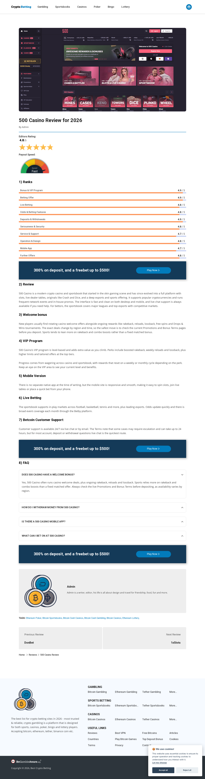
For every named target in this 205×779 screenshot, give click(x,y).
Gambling (43, 7)
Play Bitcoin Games (126, 739)
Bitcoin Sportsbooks (52, 618)
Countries (93, 739)
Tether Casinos (150, 719)
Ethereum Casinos (125, 719)
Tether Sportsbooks (153, 706)
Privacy (119, 745)
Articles (173, 733)
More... (173, 692)
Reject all (187, 770)
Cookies (174, 739)
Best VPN (120, 733)
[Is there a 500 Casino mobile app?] (102, 522)
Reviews (92, 733)
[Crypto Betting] (25, 699)
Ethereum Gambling (126, 692)
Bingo (111, 7)
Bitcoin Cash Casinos (73, 618)
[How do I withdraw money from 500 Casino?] (102, 507)
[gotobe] (102, 762)
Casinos (82, 7)
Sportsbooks (62, 7)
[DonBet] (60, 638)
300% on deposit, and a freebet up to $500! (71, 270)
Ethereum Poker (33, 618)
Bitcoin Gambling (97, 692)
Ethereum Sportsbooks (127, 706)
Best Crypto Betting (41, 768)
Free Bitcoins (149, 733)
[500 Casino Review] (102, 69)
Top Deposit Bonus (152, 739)
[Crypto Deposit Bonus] (189, 7)
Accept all (163, 770)
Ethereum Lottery (130, 618)
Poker (97, 7)
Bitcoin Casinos (114, 618)
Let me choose (159, 762)
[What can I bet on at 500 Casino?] (102, 536)
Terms (91, 745)
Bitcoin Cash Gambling (95, 618)
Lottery (125, 7)
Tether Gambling (151, 692)
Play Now (152, 270)
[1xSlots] (144, 638)
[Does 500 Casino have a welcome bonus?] (102, 475)
